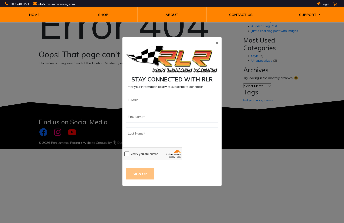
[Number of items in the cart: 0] (335, 4)
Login (325, 4)
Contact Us (241, 14)
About (171, 14)
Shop (103, 14)
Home (34, 14)
